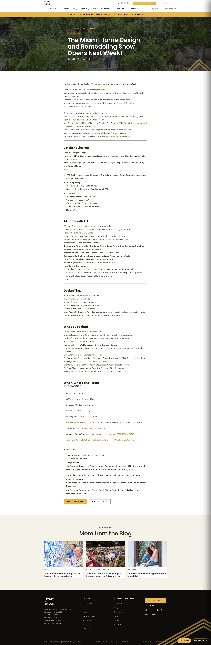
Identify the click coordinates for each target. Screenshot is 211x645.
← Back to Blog (100, 501)
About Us (86, 624)
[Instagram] (146, 610)
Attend (84, 9)
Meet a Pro (121, 9)
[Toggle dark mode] (164, 3)
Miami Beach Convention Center (80, 422)
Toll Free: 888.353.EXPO (53, 620)
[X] (154, 610)
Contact (97, 642)
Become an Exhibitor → (144, 3)
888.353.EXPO (150, 614)
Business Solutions (101, 9)
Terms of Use (125, 642)
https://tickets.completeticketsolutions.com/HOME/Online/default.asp (105, 440)
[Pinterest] (161, 610)
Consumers (118, 604)
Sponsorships (119, 612)
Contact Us (87, 628)
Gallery (116, 620)
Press (116, 616)
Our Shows (51, 9)
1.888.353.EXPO (125, 3)
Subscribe (105, 642)
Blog (77, 29)
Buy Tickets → (137, 14)
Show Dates (87, 604)
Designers (117, 608)
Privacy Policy (114, 642)
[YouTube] (157, 610)
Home (69, 29)
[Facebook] (150, 610)
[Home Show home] (47, 3)
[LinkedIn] (165, 610)
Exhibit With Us (68, 9)
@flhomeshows (98, 84)
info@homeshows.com (52, 623)
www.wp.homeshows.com (93, 428)
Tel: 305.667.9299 (51, 615)
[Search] (159, 3)
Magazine (117, 624)
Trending (135, 9)
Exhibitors (86, 608)
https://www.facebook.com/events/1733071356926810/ (109, 434)
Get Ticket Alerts (75, 501)
